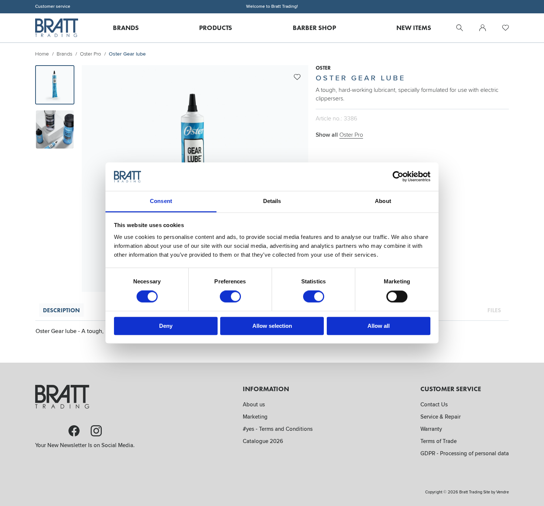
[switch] (230, 297)
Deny (165, 326)
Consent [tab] (161, 201)
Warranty (431, 429)
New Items (413, 27)
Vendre (502, 492)
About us (254, 404)
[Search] (459, 27)
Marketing (255, 416)
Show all (339, 135)
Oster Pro (90, 54)
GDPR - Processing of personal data (464, 453)
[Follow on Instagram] (96, 431)
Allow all (378, 326)
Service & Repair (440, 416)
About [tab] (383, 201)
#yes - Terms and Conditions (278, 429)
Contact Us (434, 404)
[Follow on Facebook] (74, 431)
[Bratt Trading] (56, 28)
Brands (126, 27)
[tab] (55, 85)
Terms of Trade (438, 441)
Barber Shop (314, 27)
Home (42, 54)
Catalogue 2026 (263, 441)
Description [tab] (61, 310)
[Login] (482, 27)
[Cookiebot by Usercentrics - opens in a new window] (398, 176)
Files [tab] (494, 310)
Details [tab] (272, 201)
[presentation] (54, 84)
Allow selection (272, 326)
